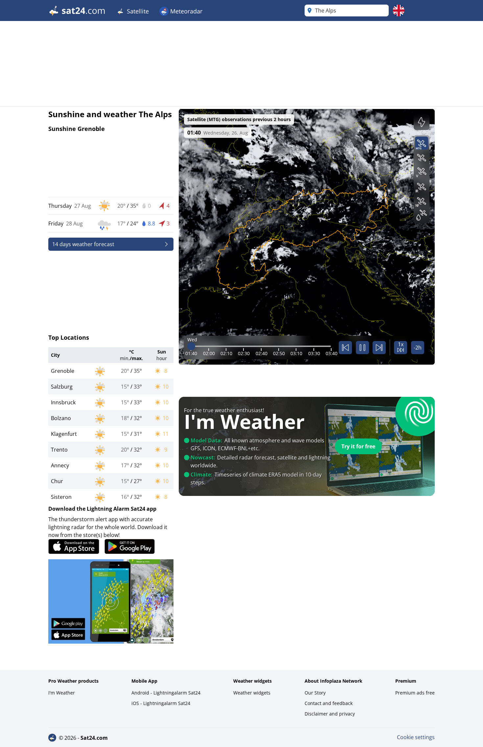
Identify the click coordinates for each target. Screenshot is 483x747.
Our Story (315, 693)
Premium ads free (415, 693)
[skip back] (345, 347)
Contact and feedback (329, 703)
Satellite (137, 11)
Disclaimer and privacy (330, 714)
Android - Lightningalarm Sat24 (165, 693)
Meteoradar (185, 11)
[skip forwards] (379, 347)
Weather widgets (251, 693)
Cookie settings (416, 737)
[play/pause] (362, 347)
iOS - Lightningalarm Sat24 (160, 703)
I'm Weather (61, 693)
